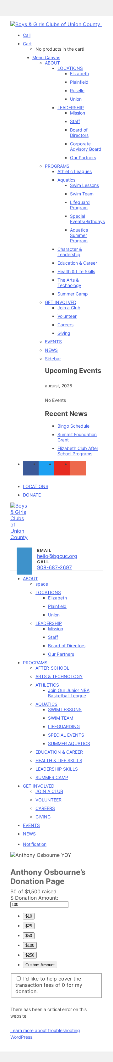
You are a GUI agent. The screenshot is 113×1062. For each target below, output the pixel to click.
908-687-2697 (54, 567)
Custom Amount (40, 965)
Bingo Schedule (73, 426)
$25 (28, 926)
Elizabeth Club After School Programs (77, 451)
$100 (29, 945)
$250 (29, 955)
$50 (28, 935)
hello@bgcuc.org (57, 556)
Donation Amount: (36, 898)
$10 (28, 916)
